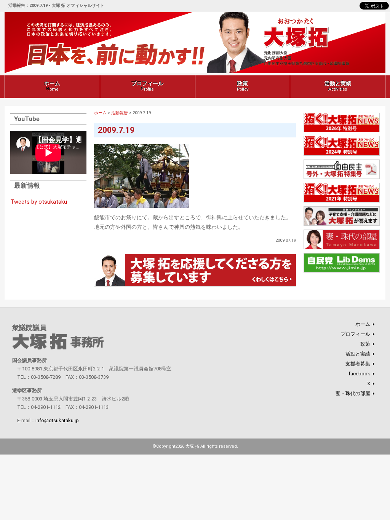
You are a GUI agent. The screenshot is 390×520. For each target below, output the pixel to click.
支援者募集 (357, 364)
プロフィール (147, 86)
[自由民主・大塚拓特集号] (342, 178)
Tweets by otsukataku (38, 202)
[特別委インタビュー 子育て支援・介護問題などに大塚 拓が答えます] (342, 225)
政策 (242, 86)
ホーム (52, 86)
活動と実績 (337, 86)
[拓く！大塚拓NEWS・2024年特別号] (342, 154)
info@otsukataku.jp (57, 420)
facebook (359, 373)
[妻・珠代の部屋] (342, 248)
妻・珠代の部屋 (353, 393)
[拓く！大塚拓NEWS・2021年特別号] (342, 201)
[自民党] (342, 271)
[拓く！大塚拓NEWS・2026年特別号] (342, 131)
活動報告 (119, 112)
